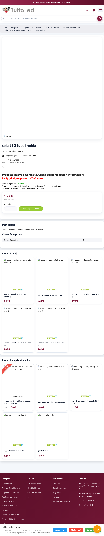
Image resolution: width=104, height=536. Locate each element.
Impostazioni (60, 530)
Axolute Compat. (53, 28)
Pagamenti (57, 492)
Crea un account (34, 492)
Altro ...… (5, 523)
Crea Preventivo (59, 488)
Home (4, 28)
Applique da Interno (10, 497)
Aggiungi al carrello (31, 209)
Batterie (5, 510)
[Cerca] (99, 18)
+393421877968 (87, 501)
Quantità (7, 204)
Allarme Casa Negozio (11, 488)
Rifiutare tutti (76, 530)
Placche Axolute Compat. (73, 28)
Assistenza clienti (34, 484)
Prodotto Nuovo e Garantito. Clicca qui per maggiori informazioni (43, 174)
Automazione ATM (9, 506)
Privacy (56, 497)
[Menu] (100, 10)
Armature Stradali (9, 501)
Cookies (56, 484)
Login (29, 497)
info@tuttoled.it (87, 505)
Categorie (14, 28)
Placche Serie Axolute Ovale (13, 30)
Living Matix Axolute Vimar (32, 28)
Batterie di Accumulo (10, 515)
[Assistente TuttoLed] (97, 529)
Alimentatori (7, 484)
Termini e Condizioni (61, 501)
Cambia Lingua (33, 488)
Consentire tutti (93, 530)
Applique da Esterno (10, 492)
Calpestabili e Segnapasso (13, 519)
